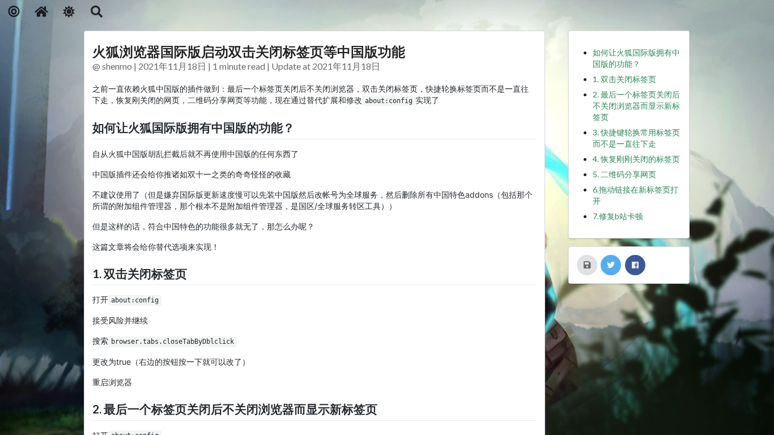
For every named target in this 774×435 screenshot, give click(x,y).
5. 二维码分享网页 (624, 174)
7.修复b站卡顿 (618, 216)
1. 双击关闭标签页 (624, 79)
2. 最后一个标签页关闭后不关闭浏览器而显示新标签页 (636, 105)
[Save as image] (587, 265)
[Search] (97, 12)
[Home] (42, 12)
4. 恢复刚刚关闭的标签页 (636, 159)
